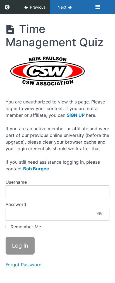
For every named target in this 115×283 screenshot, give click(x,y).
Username (16, 182)
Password (16, 204)
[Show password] (99, 214)
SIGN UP (76, 115)
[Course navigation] (97, 7)
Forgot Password (24, 264)
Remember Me (25, 226)
